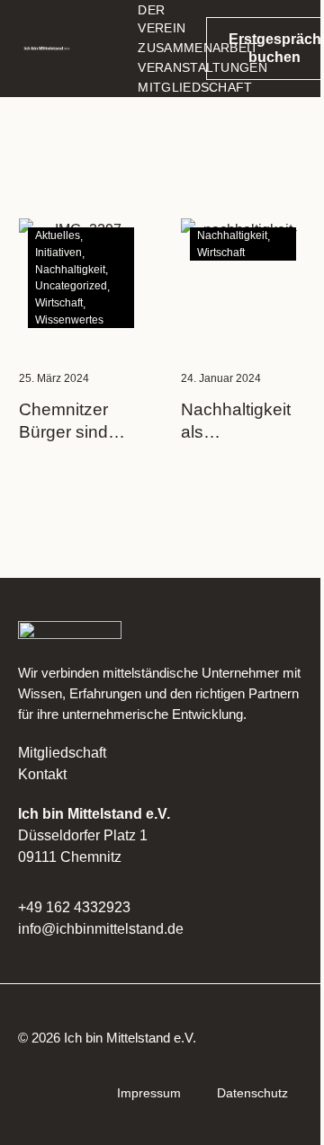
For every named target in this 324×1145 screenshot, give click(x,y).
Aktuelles (57, 235)
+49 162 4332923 (74, 907)
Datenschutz (252, 1093)
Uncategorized (71, 286)
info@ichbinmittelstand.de (101, 928)
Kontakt (42, 774)
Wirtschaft (59, 303)
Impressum (149, 1093)
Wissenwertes (69, 320)
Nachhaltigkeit (70, 269)
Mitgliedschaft (62, 752)
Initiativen (58, 252)
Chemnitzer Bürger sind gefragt (63, 421)
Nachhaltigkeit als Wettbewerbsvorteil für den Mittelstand (243, 421)
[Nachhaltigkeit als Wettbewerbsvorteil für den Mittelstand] (243, 280)
